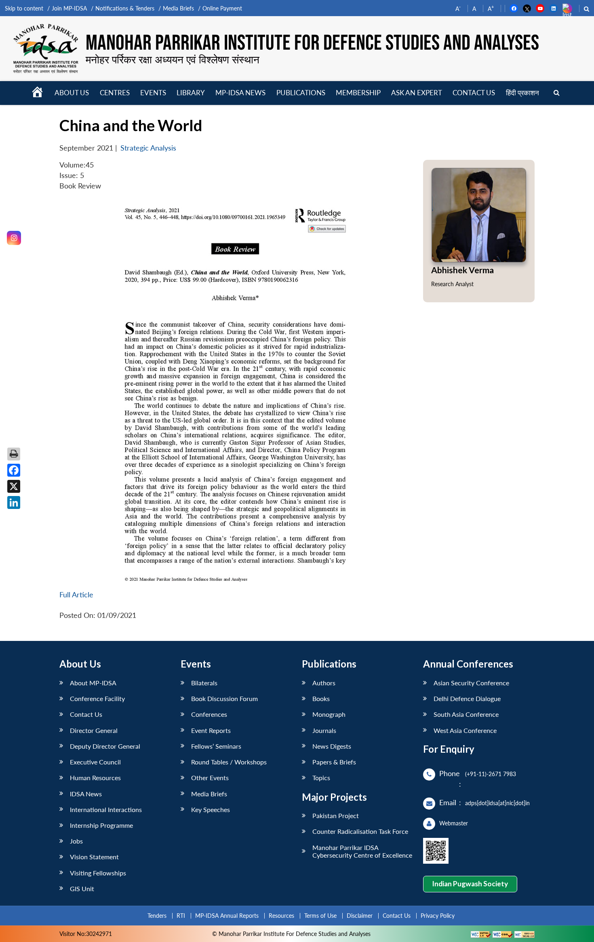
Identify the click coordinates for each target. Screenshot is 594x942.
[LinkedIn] (14, 502)
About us (72, 92)
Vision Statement (94, 856)
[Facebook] (14, 470)
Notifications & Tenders (124, 8)
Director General (94, 730)
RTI (181, 915)
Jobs (76, 841)
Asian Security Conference (471, 683)
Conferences (209, 714)
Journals (324, 730)
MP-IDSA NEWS (240, 92)
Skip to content (24, 8)
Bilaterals (204, 683)
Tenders (156, 915)
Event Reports (211, 730)
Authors (323, 683)
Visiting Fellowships (98, 873)
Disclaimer (360, 915)
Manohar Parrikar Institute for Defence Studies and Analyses (312, 43)
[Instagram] (14, 238)
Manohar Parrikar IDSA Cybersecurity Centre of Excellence (362, 851)
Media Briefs (178, 8)
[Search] (557, 93)
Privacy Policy (438, 915)
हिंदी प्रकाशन (522, 92)
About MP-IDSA (93, 683)
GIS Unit (82, 888)
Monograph (328, 714)
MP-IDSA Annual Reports (227, 915)
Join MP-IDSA (69, 8)
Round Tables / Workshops (229, 762)
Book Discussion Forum (224, 698)
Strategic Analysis (148, 148)
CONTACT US (474, 92)
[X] (14, 486)
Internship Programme (101, 825)
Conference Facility (97, 698)
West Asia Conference (465, 730)
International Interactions (106, 809)
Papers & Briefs (334, 762)
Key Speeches (210, 809)
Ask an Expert (416, 92)
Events (153, 92)
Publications (300, 92)
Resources (281, 915)
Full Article (76, 594)
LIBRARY (191, 92)
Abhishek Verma (462, 270)
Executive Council (95, 762)
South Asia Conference (466, 714)
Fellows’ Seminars (216, 746)
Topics (321, 777)
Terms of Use (320, 915)
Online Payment (222, 8)
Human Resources (95, 777)
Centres (115, 92)
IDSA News (86, 794)
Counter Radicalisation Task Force (360, 831)
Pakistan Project (335, 815)
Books (321, 698)
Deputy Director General (105, 746)
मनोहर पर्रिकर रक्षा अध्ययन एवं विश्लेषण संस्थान (172, 59)
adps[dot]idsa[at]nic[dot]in (497, 803)
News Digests (331, 746)
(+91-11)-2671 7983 (490, 773)
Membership (358, 92)
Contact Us (86, 714)
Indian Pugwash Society (470, 883)
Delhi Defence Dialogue (467, 698)
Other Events (210, 777)
